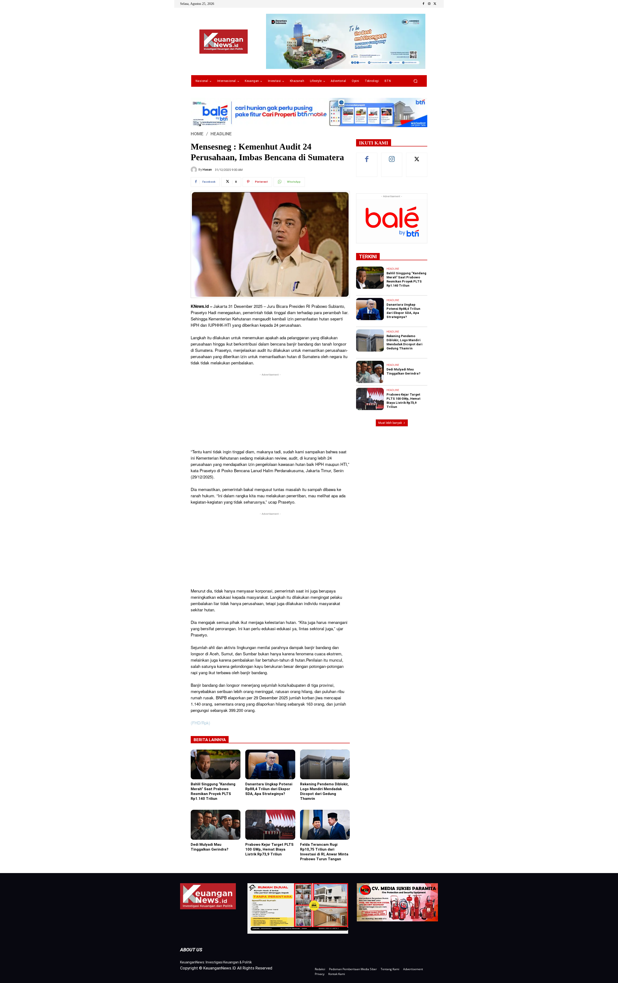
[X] (435, 4)
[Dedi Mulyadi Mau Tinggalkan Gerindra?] (215, 825)
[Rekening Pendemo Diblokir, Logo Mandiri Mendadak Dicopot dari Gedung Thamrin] (325, 765)
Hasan (207, 169)
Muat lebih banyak (390, 423)
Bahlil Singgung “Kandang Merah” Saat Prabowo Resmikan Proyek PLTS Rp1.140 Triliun (213, 791)
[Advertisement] (270, 411)
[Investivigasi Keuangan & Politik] (223, 41)
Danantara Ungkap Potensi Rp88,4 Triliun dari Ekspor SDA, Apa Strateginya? (268, 789)
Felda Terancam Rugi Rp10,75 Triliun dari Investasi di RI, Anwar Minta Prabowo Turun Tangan (324, 851)
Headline (221, 134)
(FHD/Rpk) (200, 723)
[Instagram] (429, 4)
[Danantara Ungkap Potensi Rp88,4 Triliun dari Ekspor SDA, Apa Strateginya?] (270, 765)
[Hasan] (194, 169)
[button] (415, 81)
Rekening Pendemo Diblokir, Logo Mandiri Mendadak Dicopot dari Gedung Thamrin (324, 791)
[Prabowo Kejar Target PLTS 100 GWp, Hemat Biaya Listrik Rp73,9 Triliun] (270, 825)
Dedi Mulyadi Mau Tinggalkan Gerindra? (209, 847)
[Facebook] (423, 4)
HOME (197, 134)
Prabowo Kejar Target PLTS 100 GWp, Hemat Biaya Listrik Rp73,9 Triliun (269, 849)
